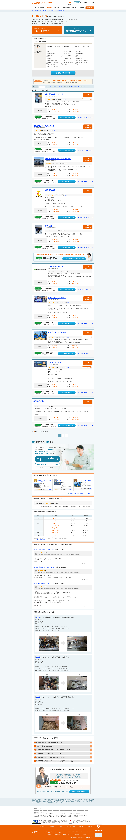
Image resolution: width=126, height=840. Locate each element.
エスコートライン (54, 362)
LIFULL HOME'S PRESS (54, 816)
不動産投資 (78, 813)
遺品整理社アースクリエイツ (44, 126)
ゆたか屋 (48, 226)
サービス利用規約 (47, 834)
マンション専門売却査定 (70, 813)
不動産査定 (63, 813)
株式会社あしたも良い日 (57, 298)
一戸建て (46, 813)
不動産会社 (81, 815)
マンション (42, 813)
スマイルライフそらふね (57, 332)
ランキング (56, 7)
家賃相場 (76, 815)
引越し (41, 810)
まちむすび (86, 815)
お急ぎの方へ (90, 7)
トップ (34, 7)
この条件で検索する (63, 73)
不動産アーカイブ (64, 815)
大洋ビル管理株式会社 (56, 266)
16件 (70, 489)
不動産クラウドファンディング (66, 810)
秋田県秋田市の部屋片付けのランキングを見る (80, 493)
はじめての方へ (41, 7)
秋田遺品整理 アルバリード (55, 190)
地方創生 (50, 810)
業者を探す (49, 7)
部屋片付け (86, 46)
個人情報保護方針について (57, 834)
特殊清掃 (57, 46)
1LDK (75, 86)
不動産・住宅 (36, 810)
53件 (50, 489)
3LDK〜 (84, 86)
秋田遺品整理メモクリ (42, 401)
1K (72, 86)
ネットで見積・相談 (67, 117)
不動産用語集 (36, 816)
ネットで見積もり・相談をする (75, 258)
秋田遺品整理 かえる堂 (54, 94)
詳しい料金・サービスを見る (85, 117)
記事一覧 (74, 7)
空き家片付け (66, 46)
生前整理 (50, 46)
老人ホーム (45, 810)
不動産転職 (76, 816)
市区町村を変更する (39, 38)
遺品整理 (74, 810)
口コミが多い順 (50, 86)
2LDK (79, 86)
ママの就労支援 (56, 810)
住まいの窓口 (36, 815)
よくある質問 (81, 7)
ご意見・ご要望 (86, 834)
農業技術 (86, 810)
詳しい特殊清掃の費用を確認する (40, 539)
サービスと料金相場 (65, 7)
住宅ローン (42, 815)
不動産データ (70, 816)
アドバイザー (84, 813)
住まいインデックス (49, 815)
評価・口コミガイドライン (69, 834)
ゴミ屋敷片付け (76, 46)
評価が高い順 (58, 86)
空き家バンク (70, 815)
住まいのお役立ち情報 (44, 816)
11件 (90, 488)
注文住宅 (51, 813)
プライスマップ (57, 815)
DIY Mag (61, 816)
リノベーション (57, 813)
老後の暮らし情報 (80, 810)
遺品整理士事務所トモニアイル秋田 (58, 159)
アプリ (65, 816)
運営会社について (78, 834)
